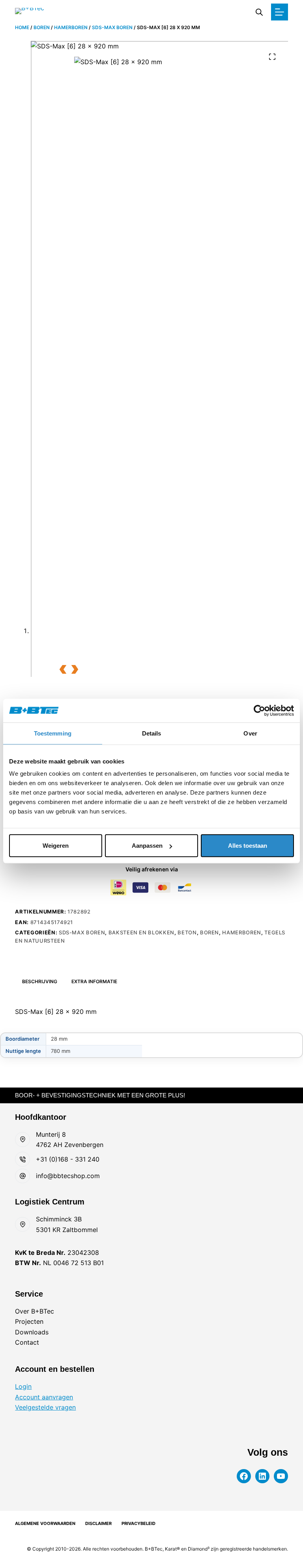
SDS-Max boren (112, 27)
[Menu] (279, 12)
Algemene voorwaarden (45, 1523)
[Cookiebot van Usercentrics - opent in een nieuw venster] (259, 710)
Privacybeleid (138, 1523)
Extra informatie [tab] (94, 981)
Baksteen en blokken (141, 932)
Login (23, 1386)
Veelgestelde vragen (45, 1407)
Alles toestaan (247, 845)
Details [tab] (151, 733)
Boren (42, 27)
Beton (187, 932)
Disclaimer (98, 1523)
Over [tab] (250, 733)
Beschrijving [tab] (39, 981)
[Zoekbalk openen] (259, 12)
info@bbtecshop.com (68, 1176)
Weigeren (56, 845)
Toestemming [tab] (52, 733)
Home (22, 27)
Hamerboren (71, 27)
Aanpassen (147, 845)
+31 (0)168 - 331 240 (67, 1159)
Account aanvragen (44, 1397)
